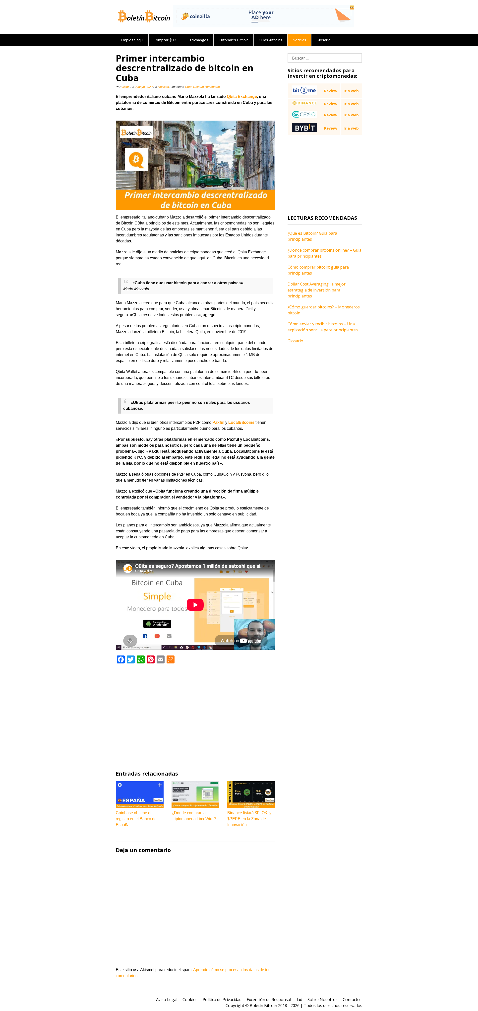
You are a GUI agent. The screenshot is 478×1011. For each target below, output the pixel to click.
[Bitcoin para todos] (144, 23)
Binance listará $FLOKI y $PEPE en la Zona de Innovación (249, 819)
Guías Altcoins (270, 39)
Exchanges (199, 39)
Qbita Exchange (242, 96)
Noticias (299, 39)
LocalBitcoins (241, 422)
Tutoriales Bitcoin (233, 39)
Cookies (189, 1000)
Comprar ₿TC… (167, 39)
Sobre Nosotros (322, 1000)
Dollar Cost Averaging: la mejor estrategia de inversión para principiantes (317, 290)
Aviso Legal (166, 1000)
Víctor (125, 87)
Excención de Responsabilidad (274, 1000)
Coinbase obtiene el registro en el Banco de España (136, 819)
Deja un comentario (207, 87)
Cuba (188, 87)
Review (330, 90)
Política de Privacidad (222, 1000)
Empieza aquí (132, 39)
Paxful (218, 422)
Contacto (351, 1000)
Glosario (323, 39)
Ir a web (351, 90)
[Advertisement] (195, 716)
